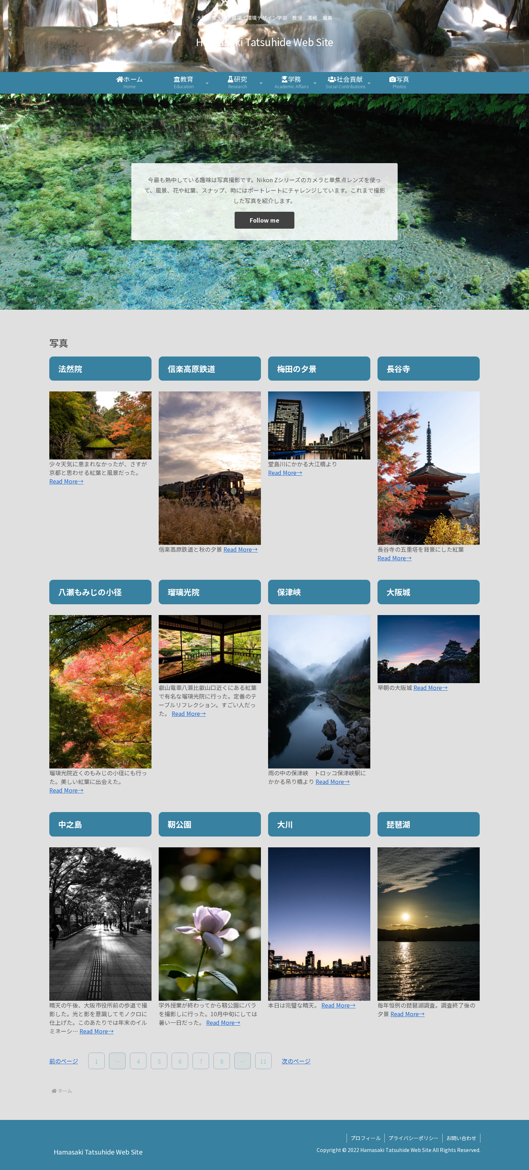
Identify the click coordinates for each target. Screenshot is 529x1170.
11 (263, 1061)
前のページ (63, 1061)
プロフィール (366, 1138)
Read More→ (66, 481)
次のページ (296, 1061)
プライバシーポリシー (413, 1138)
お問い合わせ (461, 1138)
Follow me (264, 220)
